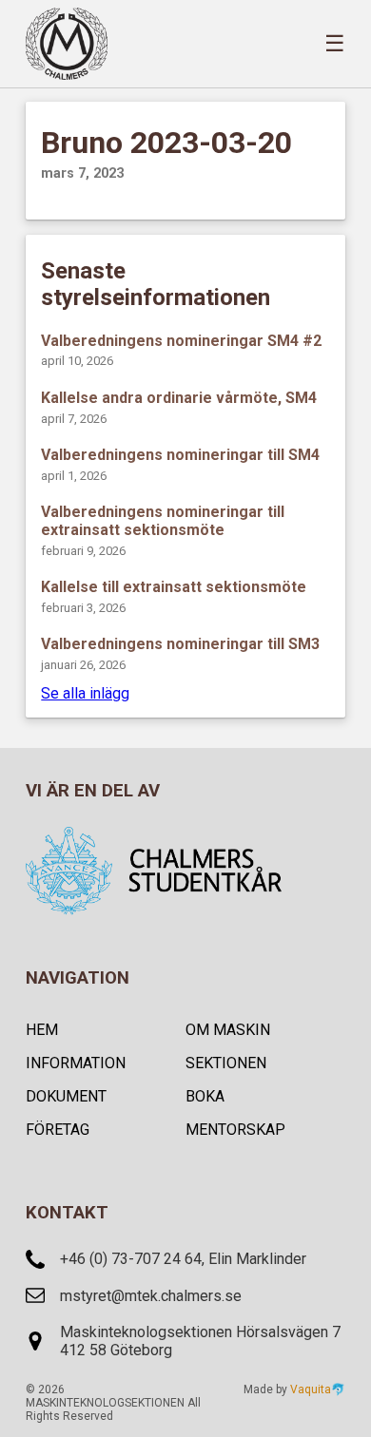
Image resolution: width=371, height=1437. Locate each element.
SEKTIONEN (226, 1063)
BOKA (205, 1096)
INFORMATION (76, 1063)
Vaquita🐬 (317, 1389)
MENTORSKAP (235, 1130)
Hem (42, 1030)
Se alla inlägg (85, 693)
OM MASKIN (228, 1030)
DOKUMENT (66, 1096)
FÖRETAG (57, 1130)
